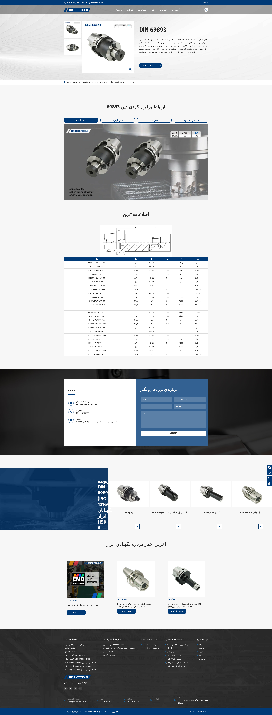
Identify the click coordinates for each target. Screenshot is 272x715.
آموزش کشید (171, 652)
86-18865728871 (133, 702)
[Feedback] (269, 483)
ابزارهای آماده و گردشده (111, 639)
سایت (192, 712)
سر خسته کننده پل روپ (151, 648)
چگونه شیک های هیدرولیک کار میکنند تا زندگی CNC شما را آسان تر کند (134, 605)
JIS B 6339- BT (70, 652)
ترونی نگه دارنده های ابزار (176, 666)
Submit (173, 433)
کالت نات (170, 648)
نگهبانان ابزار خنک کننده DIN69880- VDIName (119, 648)
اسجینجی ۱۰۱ (158, 702)
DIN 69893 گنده (211, 512)
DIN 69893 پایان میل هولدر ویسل (170, 512)
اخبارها (201, 652)
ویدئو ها (201, 648)
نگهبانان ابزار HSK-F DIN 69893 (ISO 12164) (80, 666)
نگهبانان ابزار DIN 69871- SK (75, 655)
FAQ (200, 655)
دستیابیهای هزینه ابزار (173, 639)
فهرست (163, 9)
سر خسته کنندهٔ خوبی (150, 645)
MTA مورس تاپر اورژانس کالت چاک (179, 645)
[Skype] (269, 467)
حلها (153, 9)
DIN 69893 (130, 82)
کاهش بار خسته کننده (174, 655)
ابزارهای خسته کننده (149, 639)
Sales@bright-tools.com (93, 2)
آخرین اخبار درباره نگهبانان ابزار (136, 544)
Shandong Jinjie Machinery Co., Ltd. (93, 712)
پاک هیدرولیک (70, 648)
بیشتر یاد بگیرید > (76, 613)
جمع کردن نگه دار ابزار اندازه (75, 645)
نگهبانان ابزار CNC (85, 82)
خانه (67, 82)
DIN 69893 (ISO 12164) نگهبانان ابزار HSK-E (80, 670)
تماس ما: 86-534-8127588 (82, 411)
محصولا (119, 9)
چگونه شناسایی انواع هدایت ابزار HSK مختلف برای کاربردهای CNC (185, 605)
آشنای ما (175, 9)
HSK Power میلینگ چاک (252, 512)
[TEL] (269, 478)
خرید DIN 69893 (152, 65)
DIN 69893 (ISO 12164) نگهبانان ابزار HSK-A (109, 82)
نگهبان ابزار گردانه (109, 655)
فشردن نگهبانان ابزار (174, 659)
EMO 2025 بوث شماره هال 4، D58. (82, 605)
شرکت (130, 9)
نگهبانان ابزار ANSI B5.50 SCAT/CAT (77, 659)
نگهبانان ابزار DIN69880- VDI (113, 645)
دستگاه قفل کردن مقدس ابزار (177, 663)
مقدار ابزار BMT (108, 652)
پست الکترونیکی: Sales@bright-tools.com (86, 403)
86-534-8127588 (71, 2)
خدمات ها (142, 9)
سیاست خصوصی (202, 712)
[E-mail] (269, 472)
